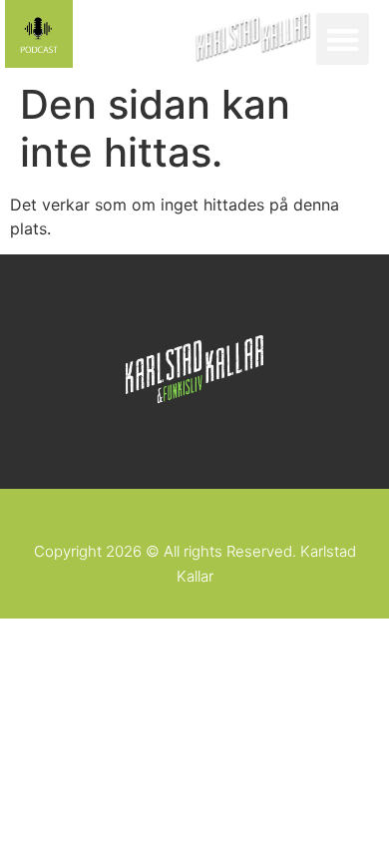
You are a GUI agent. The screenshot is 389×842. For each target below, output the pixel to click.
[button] (342, 39)
